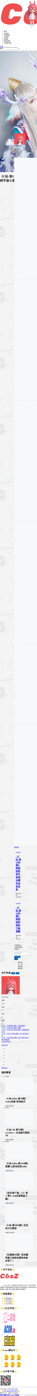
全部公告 (5, 1045)
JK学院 (6, 37)
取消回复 (17, 957)
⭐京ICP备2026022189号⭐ (11, 1391)
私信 (17, 973)
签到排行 (5, 1068)
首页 (5, 31)
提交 (16, 959)
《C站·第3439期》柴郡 (11, 1028)
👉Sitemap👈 (8, 1298)
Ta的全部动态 (6, 1041)
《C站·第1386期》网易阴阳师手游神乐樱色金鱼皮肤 (18, 873)
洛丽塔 (6, 39)
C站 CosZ (14, 1389)
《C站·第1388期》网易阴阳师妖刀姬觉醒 (18, 919)
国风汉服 (7, 41)
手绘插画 (7, 35)
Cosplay (6, 33)
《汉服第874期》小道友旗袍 (13, 1026)
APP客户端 (7, 43)
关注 (13, 973)
